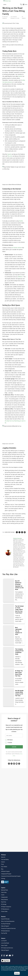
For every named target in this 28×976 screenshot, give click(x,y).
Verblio (20, 76)
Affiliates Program (5, 871)
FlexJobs (9, 156)
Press (2, 864)
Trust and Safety (5, 859)
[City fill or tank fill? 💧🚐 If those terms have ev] (7, 836)
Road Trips (3, 902)
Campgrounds (4, 897)
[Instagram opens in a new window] (11, 764)
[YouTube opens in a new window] (16, 764)
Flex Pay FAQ (4, 933)
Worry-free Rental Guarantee (7, 921)
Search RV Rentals (5, 919)
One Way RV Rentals (5, 923)
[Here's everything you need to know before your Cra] (20, 813)
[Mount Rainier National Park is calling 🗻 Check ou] (20, 786)
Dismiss (17, 973)
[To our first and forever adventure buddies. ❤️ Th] (20, 835)
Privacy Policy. (23, 970)
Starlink (21, 221)
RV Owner (10, 740)
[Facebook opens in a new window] (9, 764)
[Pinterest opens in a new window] (19, 764)
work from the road (9, 532)
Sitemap (3, 878)
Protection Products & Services (8, 928)
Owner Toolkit (4, 945)
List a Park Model (5, 943)
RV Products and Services (7, 947)
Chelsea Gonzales (17, 538)
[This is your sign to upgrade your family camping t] (7, 780)
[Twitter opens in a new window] (14, 764)
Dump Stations (4, 899)
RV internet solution (17, 247)
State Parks (4, 892)
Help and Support (5, 926)
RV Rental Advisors (5, 930)
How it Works (4, 866)
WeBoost (20, 276)
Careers (3, 861)
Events (2, 894)
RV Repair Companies (6, 906)
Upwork (9, 154)
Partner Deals (4, 911)
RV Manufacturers (5, 909)
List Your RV (4, 940)
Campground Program (6, 873)
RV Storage (3, 904)
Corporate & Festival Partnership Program (10, 876)
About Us (3, 857)
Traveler (9, 742)
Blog (2, 869)
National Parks (4, 890)
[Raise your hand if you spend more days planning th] (7, 808)
